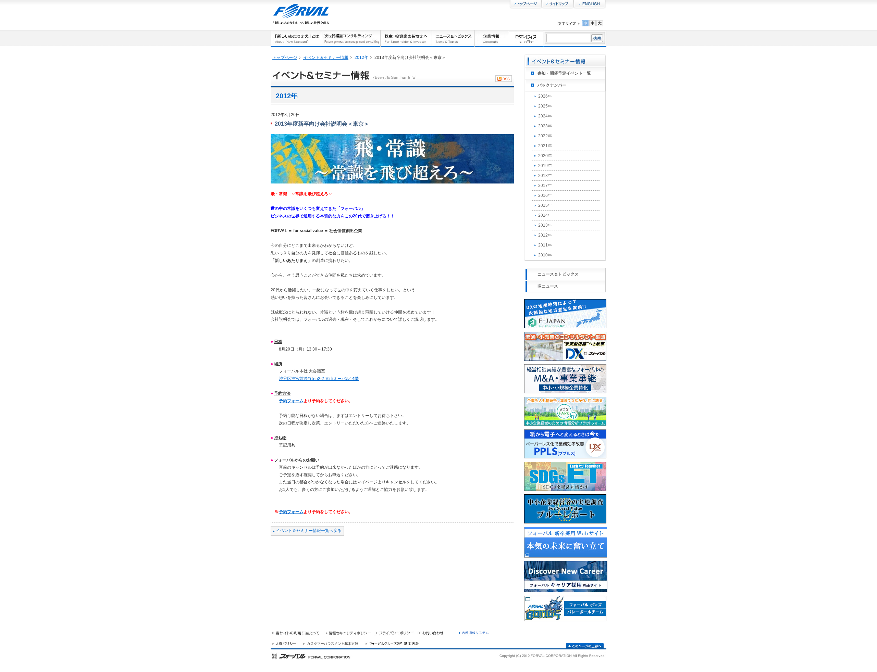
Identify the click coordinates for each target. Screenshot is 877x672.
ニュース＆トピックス (558, 274)
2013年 (545, 225)
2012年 (545, 235)
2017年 (545, 185)
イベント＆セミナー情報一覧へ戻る (309, 530)
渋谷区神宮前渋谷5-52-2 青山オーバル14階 (319, 378)
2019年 (545, 165)
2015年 (545, 205)
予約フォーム (291, 400)
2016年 (545, 195)
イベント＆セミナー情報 (325, 57)
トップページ (284, 57)
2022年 (545, 136)
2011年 (545, 245)
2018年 (545, 175)
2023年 (545, 126)
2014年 (545, 215)
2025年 (545, 106)
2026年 (545, 96)
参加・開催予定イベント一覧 (564, 73)
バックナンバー (552, 85)
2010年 (545, 255)
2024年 (545, 116)
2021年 (545, 145)
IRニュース (548, 286)
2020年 (545, 155)
